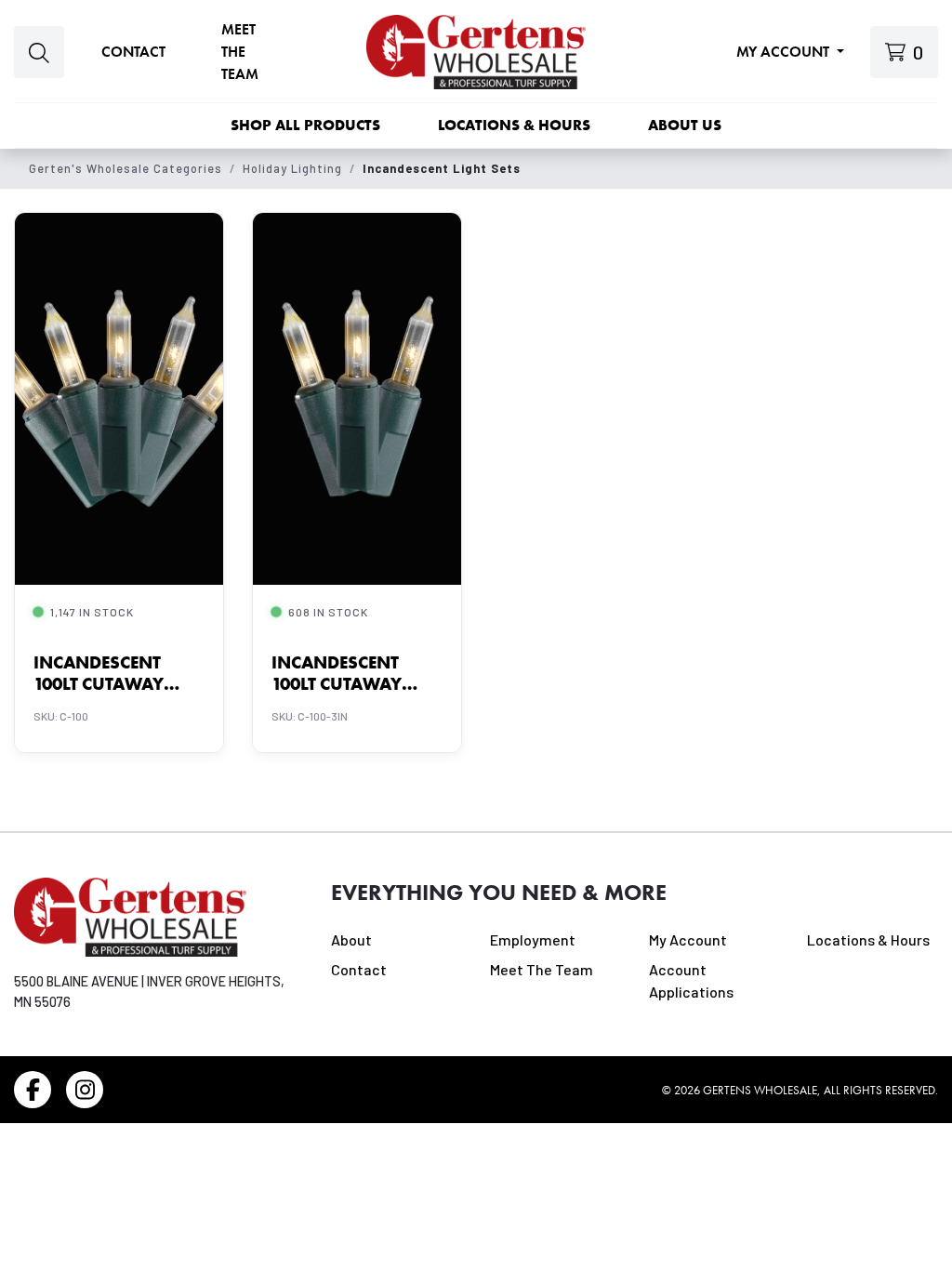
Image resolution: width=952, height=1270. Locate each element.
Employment (532, 939)
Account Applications (691, 980)
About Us (684, 125)
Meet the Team (239, 52)
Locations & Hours (514, 125)
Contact (133, 51)
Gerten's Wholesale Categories (125, 168)
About (351, 939)
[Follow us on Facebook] (32, 1089)
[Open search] (39, 52)
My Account (784, 51)
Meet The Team (541, 969)
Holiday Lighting (292, 168)
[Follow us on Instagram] (84, 1089)
